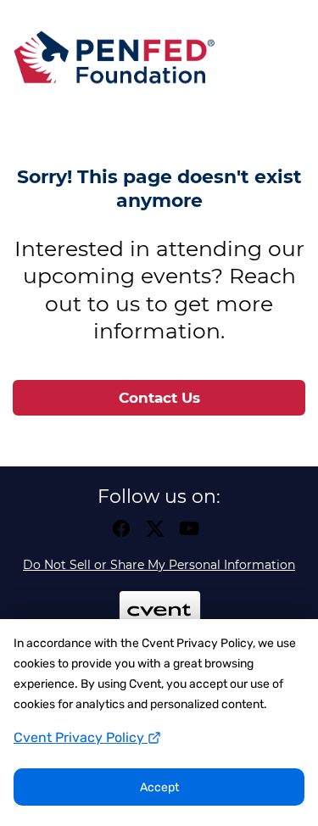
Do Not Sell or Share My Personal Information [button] (159, 564)
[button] (125, 534)
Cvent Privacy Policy (81, 737)
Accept (159, 787)
